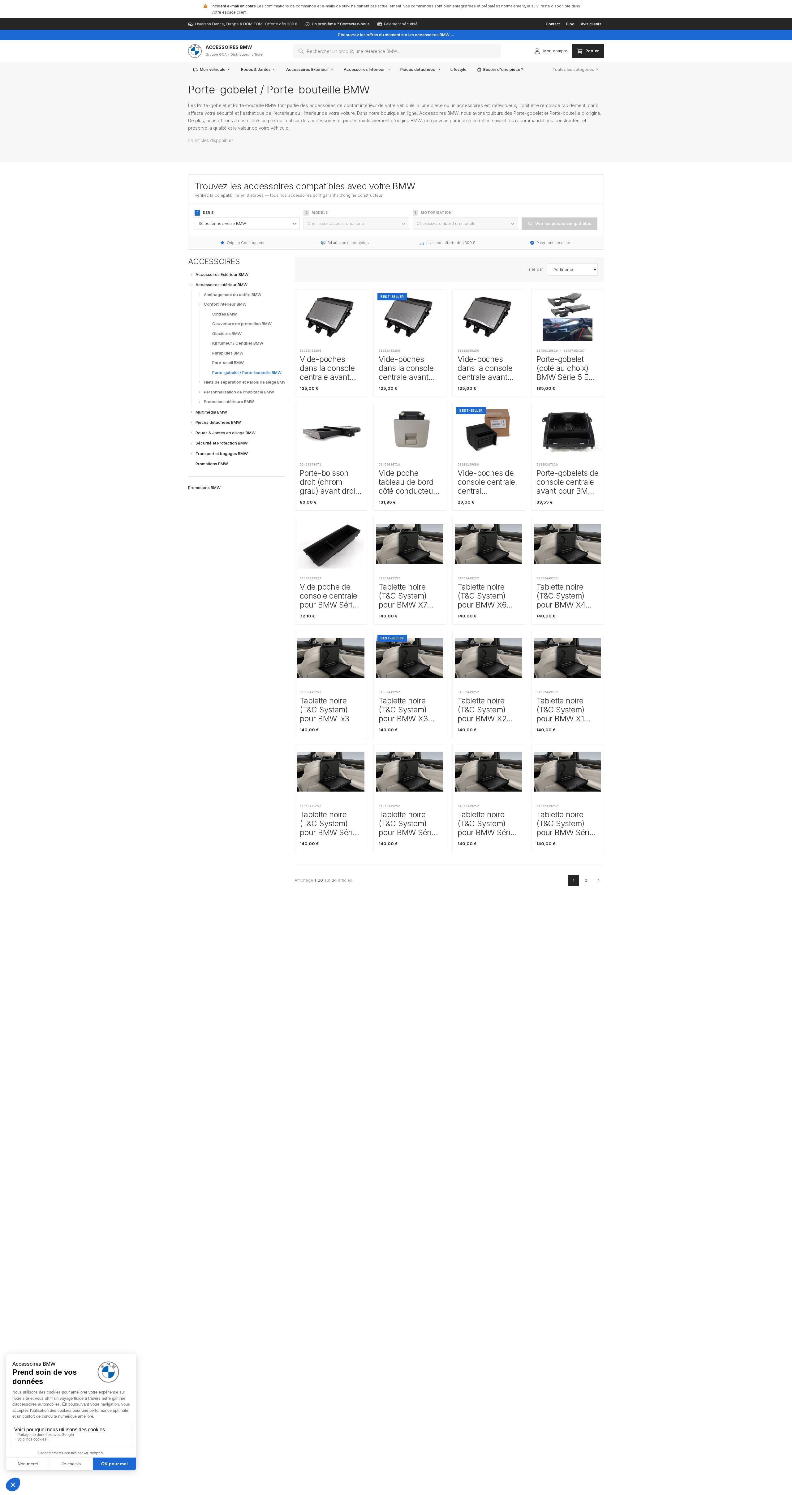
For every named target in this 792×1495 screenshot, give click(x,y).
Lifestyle (458, 69)
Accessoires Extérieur (307, 69)
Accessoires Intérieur (364, 69)
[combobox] (397, 51)
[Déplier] (191, 274)
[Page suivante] (598, 880)
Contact (553, 24)
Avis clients (591, 24)
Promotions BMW (204, 487)
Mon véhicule (213, 69)
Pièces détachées (417, 69)
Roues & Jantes (256, 69)
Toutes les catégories (573, 69)
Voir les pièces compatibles (563, 223)
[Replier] (191, 285)
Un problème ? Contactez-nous (341, 24)
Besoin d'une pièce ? (503, 69)
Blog (570, 24)
